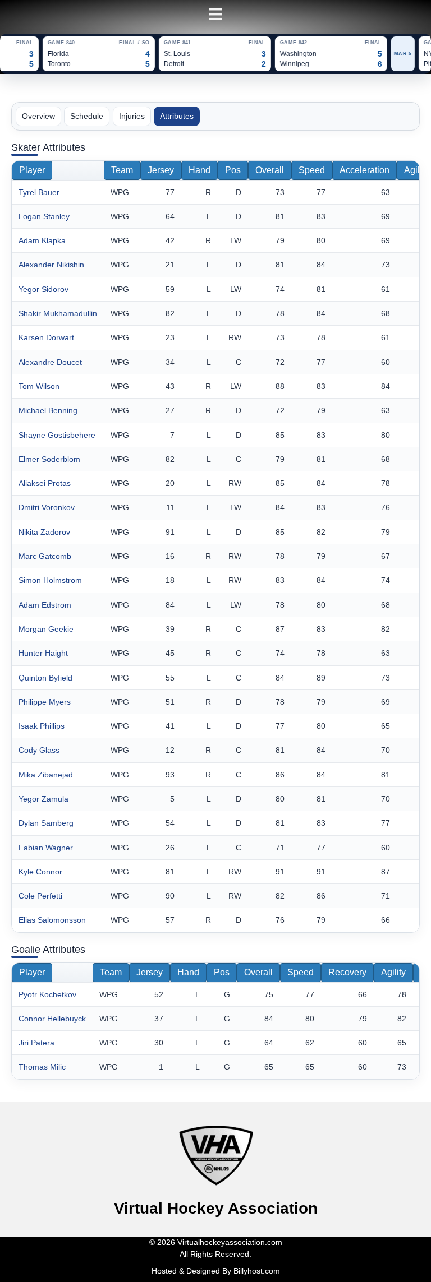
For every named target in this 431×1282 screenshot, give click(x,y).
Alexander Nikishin (51, 264)
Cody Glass (39, 750)
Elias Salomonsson (52, 919)
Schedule (86, 116)
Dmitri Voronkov (47, 507)
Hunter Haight (43, 653)
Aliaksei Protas (45, 483)
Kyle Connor (40, 871)
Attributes (177, 116)
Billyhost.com (256, 1270)
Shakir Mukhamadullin (58, 313)
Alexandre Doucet (50, 362)
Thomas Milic (42, 1066)
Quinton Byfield (45, 677)
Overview (38, 116)
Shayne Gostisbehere (57, 435)
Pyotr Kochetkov (47, 994)
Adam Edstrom (45, 604)
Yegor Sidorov (43, 289)
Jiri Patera (36, 1042)
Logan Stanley (44, 216)
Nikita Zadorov (44, 531)
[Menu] (215, 14)
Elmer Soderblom (49, 459)
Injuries (132, 116)
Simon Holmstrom (50, 580)
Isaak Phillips (42, 725)
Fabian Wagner (46, 847)
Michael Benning (48, 410)
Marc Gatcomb (45, 556)
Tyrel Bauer (39, 192)
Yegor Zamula (43, 798)
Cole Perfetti (40, 895)
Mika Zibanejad (46, 774)
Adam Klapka (42, 240)
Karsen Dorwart (46, 337)
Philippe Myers (45, 701)
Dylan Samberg (46, 822)
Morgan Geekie (46, 628)
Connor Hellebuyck (52, 1018)
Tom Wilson (39, 386)
